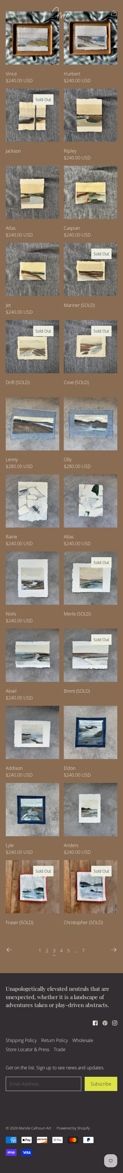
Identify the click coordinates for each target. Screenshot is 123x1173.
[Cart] (113, 13)
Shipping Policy (21, 1040)
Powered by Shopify (73, 1128)
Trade (60, 1049)
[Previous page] (9, 949)
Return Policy (54, 1040)
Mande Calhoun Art (35, 1128)
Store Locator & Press (27, 1049)
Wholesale (82, 1040)
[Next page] (114, 949)
